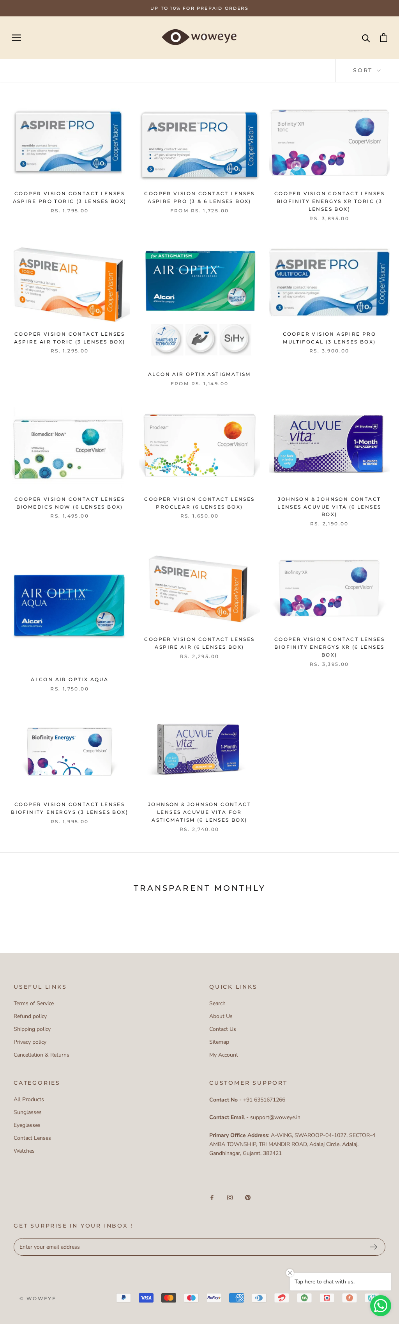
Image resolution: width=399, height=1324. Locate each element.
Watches (24, 1151)
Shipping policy (32, 1029)
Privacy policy (30, 1042)
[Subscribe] (373, 1247)
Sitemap (219, 1042)
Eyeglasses (27, 1125)
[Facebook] (212, 1197)
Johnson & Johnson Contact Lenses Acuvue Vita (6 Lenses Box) (329, 507)
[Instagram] (230, 1197)
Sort (364, 70)
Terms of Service (34, 1003)
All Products (29, 1099)
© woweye (37, 1298)
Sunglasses (28, 1112)
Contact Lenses (32, 1138)
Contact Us (222, 1029)
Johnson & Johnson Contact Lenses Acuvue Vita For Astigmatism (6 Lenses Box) (199, 812)
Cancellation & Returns (41, 1055)
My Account (223, 1055)
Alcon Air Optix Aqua (69, 679)
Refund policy (30, 1016)
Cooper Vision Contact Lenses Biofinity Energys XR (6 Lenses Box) (329, 647)
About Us (221, 1016)
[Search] (366, 38)
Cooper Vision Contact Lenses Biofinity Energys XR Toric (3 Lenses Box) (329, 201)
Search (217, 1003)
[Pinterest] (248, 1197)
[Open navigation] (16, 37)
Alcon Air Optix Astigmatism (199, 374)
